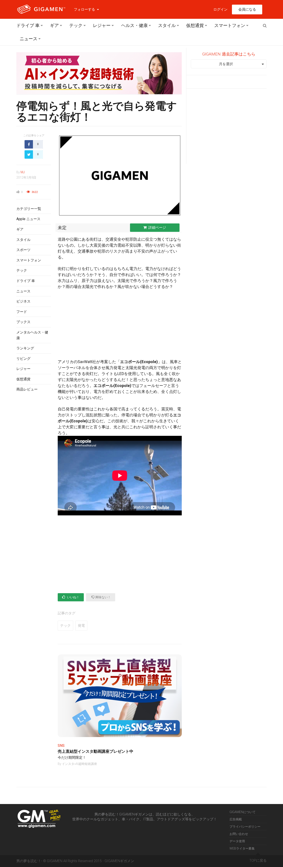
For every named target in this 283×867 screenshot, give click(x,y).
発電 (81, 625)
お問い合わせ (238, 834)
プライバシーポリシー (244, 826)
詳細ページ (157, 227)
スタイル (167, 25)
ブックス (23, 322)
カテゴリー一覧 (28, 209)
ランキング (25, 348)
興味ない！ (103, 597)
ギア (54, 25)
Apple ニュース (28, 219)
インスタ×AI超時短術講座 (79, 764)
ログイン (220, 9)
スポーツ (23, 250)
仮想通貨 (195, 25)
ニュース (28, 38)
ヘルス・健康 (134, 25)
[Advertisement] (33, 467)
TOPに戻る (258, 860)
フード (21, 312)
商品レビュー (27, 389)
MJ (23, 172)
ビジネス (23, 301)
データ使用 (237, 841)
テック (75, 25)
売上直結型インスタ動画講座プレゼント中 (95, 751)
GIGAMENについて (242, 812)
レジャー (102, 25)
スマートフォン (229, 25)
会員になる (247, 9)
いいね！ (72, 597)
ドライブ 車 (28, 25)
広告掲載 (235, 819)
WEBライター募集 (242, 848)
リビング (23, 358)
